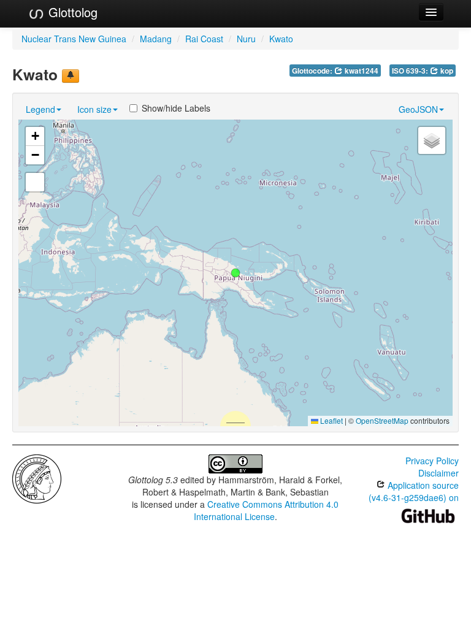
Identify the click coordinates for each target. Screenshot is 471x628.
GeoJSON (418, 109)
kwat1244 (360, 71)
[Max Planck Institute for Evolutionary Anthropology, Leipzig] (36, 478)
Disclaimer (438, 473)
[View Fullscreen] (35, 182)
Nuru (246, 39)
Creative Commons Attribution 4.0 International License (266, 510)
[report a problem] (70, 76)
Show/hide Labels (176, 108)
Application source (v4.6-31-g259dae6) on (414, 491)
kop (445, 71)
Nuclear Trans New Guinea (73, 39)
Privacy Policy (432, 460)
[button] (235, 273)
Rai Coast (204, 39)
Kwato (281, 39)
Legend (40, 109)
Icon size (94, 109)
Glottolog (71, 12)
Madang (156, 39)
